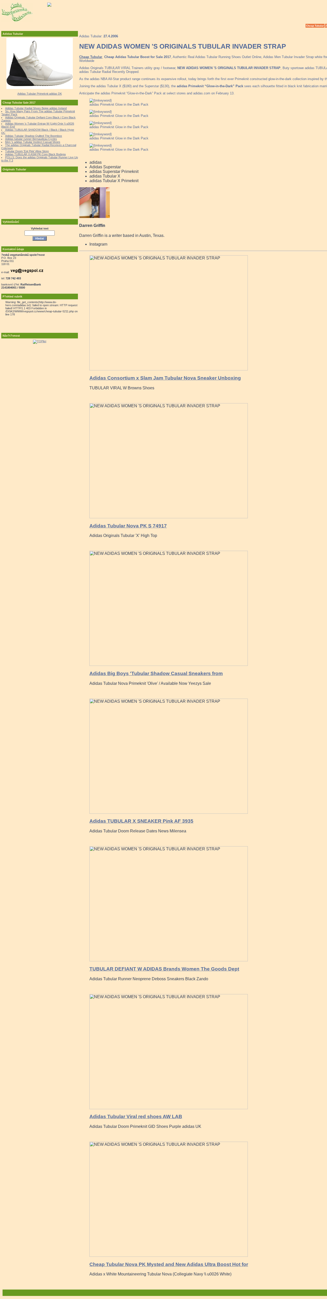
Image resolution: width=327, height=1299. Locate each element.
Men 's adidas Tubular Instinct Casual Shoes (32, 142)
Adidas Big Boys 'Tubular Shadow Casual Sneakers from (156, 673)
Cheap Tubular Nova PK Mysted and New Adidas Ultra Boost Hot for (168, 1264)
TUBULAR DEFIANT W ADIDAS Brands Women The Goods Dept (164, 969)
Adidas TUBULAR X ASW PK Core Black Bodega (35, 154)
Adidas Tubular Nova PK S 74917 (128, 526)
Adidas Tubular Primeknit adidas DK (39, 93)
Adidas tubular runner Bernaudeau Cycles (31, 138)
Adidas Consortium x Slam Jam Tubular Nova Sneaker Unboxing (165, 378)
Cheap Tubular (315, 25)
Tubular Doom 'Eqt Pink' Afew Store (27, 151)
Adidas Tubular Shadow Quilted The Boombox (33, 135)
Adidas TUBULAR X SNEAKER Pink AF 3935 (141, 821)
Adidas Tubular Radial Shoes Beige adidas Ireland (36, 108)
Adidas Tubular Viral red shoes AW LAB (135, 1116)
